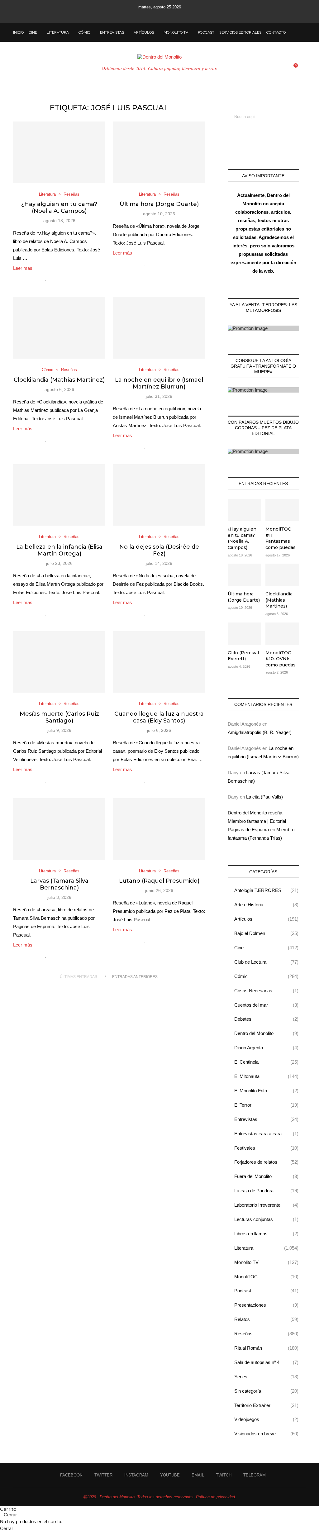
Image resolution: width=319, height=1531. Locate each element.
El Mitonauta (266, 1076)
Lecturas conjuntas (266, 1219)
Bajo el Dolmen (266, 933)
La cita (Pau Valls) (264, 796)
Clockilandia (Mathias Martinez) (59, 379)
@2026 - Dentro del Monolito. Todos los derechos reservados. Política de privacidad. (159, 1497)
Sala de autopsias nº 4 (266, 1362)
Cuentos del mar (266, 1005)
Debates (266, 1019)
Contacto (276, 32)
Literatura (58, 32)
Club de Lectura (266, 962)
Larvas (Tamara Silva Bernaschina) (59, 884)
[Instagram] (151, 14)
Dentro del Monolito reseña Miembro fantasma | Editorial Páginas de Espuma (257, 821)
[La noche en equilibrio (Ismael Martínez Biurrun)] (159, 328)
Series (266, 1376)
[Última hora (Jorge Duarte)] (159, 152)
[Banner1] (263, 328)
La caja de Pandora (266, 1190)
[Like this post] (45, 278)
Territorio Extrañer (266, 1405)
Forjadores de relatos (266, 1162)
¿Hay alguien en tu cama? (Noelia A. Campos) (59, 207)
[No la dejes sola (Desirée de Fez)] (159, 495)
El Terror (266, 1105)
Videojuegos (266, 1419)
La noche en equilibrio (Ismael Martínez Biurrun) (159, 383)
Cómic (84, 32)
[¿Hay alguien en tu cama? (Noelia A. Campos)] (59, 152)
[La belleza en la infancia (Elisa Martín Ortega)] (59, 495)
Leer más (22, 268)
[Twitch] (176, 14)
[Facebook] (134, 14)
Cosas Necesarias (266, 990)
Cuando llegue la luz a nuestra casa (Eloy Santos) (159, 717)
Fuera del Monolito (266, 1176)
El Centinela (266, 1062)
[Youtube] (159, 14)
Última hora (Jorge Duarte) (159, 204)
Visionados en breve (266, 1433)
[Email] (167, 14)
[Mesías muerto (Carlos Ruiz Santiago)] (59, 662)
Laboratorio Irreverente (266, 1205)
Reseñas (266, 1333)
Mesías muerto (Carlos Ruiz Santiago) (59, 717)
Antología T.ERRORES (266, 890)
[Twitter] (142, 14)
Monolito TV (176, 32)
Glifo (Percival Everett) (243, 656)
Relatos (266, 1319)
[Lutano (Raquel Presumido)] (159, 829)
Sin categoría (266, 1391)
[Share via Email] (72, 278)
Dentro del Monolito (266, 1033)
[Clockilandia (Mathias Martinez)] (59, 328)
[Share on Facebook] (52, 278)
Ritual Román (266, 1348)
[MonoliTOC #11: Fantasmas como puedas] (282, 510)
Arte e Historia (266, 904)
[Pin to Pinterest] (65, 278)
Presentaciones (266, 1305)
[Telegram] (184, 14)
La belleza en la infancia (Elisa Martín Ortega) (59, 550)
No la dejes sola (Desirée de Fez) (159, 550)
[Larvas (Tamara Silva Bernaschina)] (59, 829)
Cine (33, 32)
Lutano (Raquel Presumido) (159, 880)
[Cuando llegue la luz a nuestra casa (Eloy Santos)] (159, 662)
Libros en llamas (266, 1233)
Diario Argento (266, 1047)
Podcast (206, 32)
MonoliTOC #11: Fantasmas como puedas (280, 538)
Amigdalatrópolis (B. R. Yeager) (260, 732)
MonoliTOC (266, 1276)
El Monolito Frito (266, 1090)
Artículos (144, 32)
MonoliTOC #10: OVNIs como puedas (280, 659)
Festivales (266, 1148)
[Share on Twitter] (59, 278)
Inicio (18, 32)
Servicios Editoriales (240, 32)
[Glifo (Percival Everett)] (244, 633)
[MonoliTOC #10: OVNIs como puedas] (282, 633)
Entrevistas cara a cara (266, 1133)
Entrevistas (112, 32)
